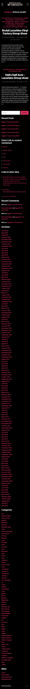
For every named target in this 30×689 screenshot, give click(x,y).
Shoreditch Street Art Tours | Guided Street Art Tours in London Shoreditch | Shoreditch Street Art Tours (15, 179)
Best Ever (4, 522)
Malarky (4, 598)
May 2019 (4, 253)
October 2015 (5, 315)
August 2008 (5, 483)
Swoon (3, 646)
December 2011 (6, 399)
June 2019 (4, 250)
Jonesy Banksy (6, 580)
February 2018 (6, 279)
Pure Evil (4, 622)
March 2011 (5, 417)
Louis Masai (5, 589)
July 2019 (4, 248)
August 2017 (5, 290)
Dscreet (3, 547)
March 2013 (5, 370)
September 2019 (6, 246)
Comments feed (6, 677)
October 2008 (5, 479)
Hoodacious (6, 164)
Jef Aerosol (5, 573)
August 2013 (5, 359)
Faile (2, 553)
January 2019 (5, 259)
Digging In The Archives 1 (15, 222)
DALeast (17, 21)
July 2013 (4, 361)
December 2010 (6, 421)
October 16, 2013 (23, 37)
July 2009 (4, 459)
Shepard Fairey (6, 638)
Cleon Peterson (20, 19)
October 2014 (5, 332)
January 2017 (5, 295)
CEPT (4, 153)
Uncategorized (6, 660)
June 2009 (4, 461)
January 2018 (5, 281)
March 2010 (5, 441)
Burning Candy (7, 150)
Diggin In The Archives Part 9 (10, 125)
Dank (3, 540)
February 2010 (6, 443)
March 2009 (5, 468)
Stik (2, 642)
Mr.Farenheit (5, 609)
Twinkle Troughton (7, 657)
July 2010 (4, 432)
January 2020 (5, 237)
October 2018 (5, 266)
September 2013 (6, 357)
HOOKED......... (7, 189)
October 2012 (5, 377)
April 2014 (4, 343)
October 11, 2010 (23, 81)
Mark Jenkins (19, 26)
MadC (3, 595)
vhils (19, 71)
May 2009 (4, 463)
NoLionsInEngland (10, 37)
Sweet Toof (5, 644)
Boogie (26, 18)
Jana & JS (4, 571)
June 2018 (4, 275)
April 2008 (4, 492)
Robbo (3, 629)
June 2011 (4, 412)
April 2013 (4, 368)
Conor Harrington (8, 21)
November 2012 (6, 374)
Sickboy (5, 167)
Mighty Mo (4, 600)
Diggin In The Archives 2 (14, 204)
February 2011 (5, 419)
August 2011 (5, 408)
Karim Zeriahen (20, 23)
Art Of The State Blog (9, 196)
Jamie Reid (4, 569)
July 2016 (4, 304)
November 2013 (6, 352)
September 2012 (6, 379)
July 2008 (4, 485)
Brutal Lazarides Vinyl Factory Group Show (15, 32)
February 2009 (6, 470)
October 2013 (5, 355)
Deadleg (4, 542)
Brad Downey (9, 19)
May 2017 (4, 293)
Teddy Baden (5, 649)
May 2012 (4, 388)
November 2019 (6, 242)
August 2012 (5, 381)
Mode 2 (3, 604)
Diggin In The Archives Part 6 (10, 136)
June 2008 (4, 487)
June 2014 (4, 341)
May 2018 (4, 277)
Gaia (2, 558)
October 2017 (5, 288)
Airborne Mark (5, 516)
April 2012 (4, 390)
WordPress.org (6, 679)
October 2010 (5, 425)
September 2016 (6, 301)
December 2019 (6, 239)
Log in (3, 672)
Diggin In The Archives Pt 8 (9, 129)
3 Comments (16, 39)
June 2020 (4, 230)
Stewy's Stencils (6, 640)
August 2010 (5, 430)
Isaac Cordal (5, 564)
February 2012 (6, 394)
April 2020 (4, 235)
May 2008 (4, 490)
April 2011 (4, 414)
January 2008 (5, 499)
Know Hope (20, 25)
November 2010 (6, 423)
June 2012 (4, 386)
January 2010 (5, 445)
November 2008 (6, 476)
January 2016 (5, 310)
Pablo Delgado (6, 613)
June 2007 (4, 505)
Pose (25, 26)
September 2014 (6, 335)
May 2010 (4, 437)
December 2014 (6, 328)
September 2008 (6, 481)
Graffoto (8, 686)
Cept (3, 529)
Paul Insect (4, 615)
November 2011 (6, 401)
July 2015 (4, 319)
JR (2, 582)
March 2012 (5, 392)
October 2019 (5, 244)
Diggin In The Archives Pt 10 (10, 122)
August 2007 (5, 501)
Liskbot (3, 587)
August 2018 (5, 270)
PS (2, 620)
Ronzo (3, 631)
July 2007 (4, 503)
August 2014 (5, 337)
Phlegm (3, 618)
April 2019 (4, 255)
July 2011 (4, 410)
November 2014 (6, 330)
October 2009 (5, 452)
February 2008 (6, 496)
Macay (3, 593)
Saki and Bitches (6, 635)
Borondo (4, 525)
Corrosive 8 (5, 533)
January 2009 (5, 472)
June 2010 (4, 434)
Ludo (3, 591)
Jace (3, 567)
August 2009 (5, 456)
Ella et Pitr (4, 551)
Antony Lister (5, 518)
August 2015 (5, 317)
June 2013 (4, 363)
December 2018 (6, 261)
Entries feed (5, 675)
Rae (2, 624)
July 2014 (4, 339)
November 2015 (6, 312)
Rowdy (3, 633)
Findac (3, 556)
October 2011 (5, 403)
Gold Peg (4, 560)
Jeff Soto (4, 576)
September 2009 (6, 454)
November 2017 (6, 286)
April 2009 (4, 465)
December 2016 (6, 297)
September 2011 (6, 406)
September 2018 (6, 268)
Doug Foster (24, 21)
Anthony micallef (7, 18)
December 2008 (6, 474)
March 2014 (5, 346)
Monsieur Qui (5, 607)
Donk (3, 544)
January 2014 (5, 348)
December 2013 (6, 350)
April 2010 (4, 439)
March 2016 (5, 308)
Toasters (4, 655)
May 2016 (4, 306)
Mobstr (3, 602)
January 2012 (5, 397)
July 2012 (4, 383)
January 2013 (5, 372)
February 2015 (6, 324)
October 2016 (5, 299)
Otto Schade (5, 611)
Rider (3, 626)
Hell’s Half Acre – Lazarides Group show (15, 76)
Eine (4, 157)
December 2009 (6, 448)
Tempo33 (4, 651)
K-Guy (3, 584)
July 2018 (4, 273)
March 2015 (5, 321)
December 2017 (6, 284)
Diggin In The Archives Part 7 (10, 132)
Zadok (3, 664)
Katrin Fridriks (11, 25)
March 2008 (5, 494)
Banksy (5, 146)
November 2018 (6, 264)
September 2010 (6, 428)
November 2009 (6, 450)
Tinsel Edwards (6, 653)
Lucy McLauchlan (8, 26)
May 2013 (4, 366)
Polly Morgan (13, 71)
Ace (2, 513)
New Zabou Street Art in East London (14, 191)
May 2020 (4, 233)
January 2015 (5, 326)
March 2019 (5, 257)
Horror (3, 562)
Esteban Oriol (9, 23)
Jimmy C (4, 578)
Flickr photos (7, 160)
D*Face (3, 536)
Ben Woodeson (18, 18)
